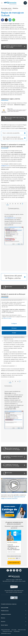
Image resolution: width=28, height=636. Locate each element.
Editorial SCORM (4, 607)
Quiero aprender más (14, 562)
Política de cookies (7, 318)
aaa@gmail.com (5, 165)
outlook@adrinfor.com (10, 218)
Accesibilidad (16, 631)
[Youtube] (20, 570)
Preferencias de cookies (7, 631)
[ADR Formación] (10, 3)
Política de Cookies (22, 629)
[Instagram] (14, 570)
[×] (14, 287)
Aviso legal (14, 629)
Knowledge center (6, 8)
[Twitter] (11, 570)
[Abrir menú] (2, 3)
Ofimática (15, 8)
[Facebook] (8, 570)
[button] (14, 485)
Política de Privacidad (5, 629)
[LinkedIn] (17, 570)
